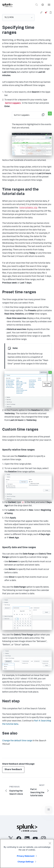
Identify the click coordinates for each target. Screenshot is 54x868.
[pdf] (51, 12)
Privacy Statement (25, 856)
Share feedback (13, 769)
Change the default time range (17, 741)
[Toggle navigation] (48, 809)
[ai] (46, 12)
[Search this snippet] (50, 113)
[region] (27, 853)
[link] (41, 12)
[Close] (49, 843)
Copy (45, 116)
